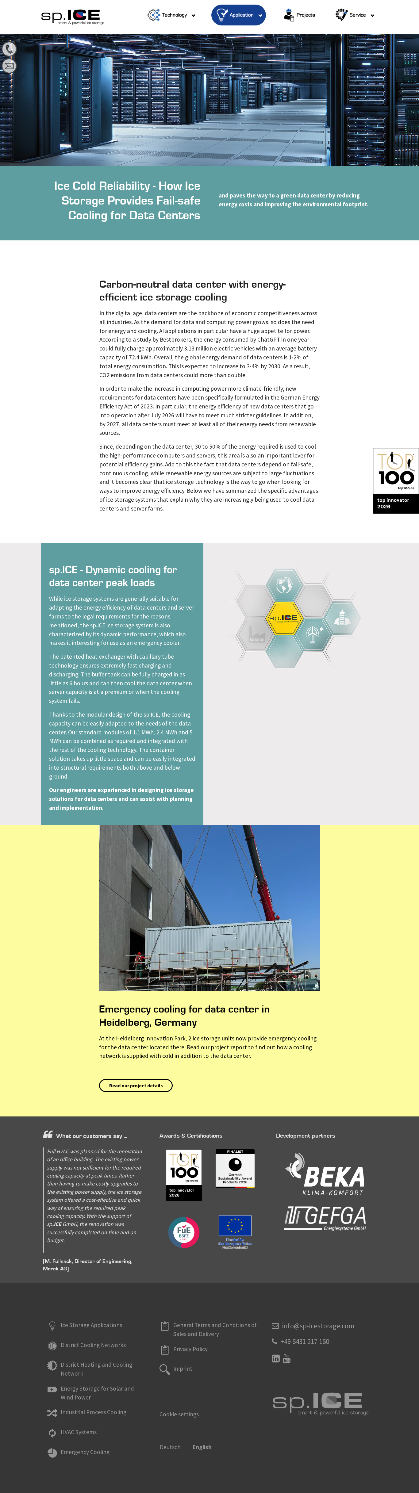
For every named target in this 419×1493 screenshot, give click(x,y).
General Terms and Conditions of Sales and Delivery (215, 1329)
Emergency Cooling (85, 1452)
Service (358, 14)
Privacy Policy (190, 1349)
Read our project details (136, 1085)
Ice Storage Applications (91, 1325)
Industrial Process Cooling (93, 1412)
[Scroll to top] (405, 1479)
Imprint (182, 1368)
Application (242, 14)
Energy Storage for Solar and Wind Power (97, 1393)
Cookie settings (179, 1414)
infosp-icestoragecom (318, 1325)
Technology (174, 14)
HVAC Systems (79, 1432)
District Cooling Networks (93, 1345)
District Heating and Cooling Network (96, 1369)
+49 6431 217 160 (304, 1341)
